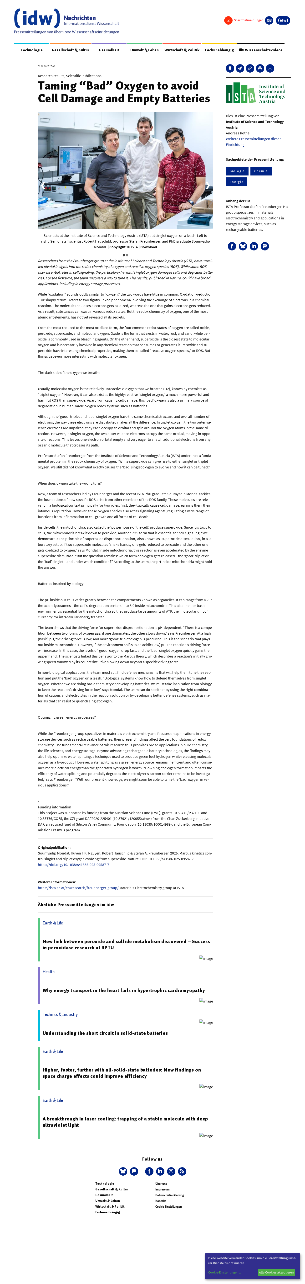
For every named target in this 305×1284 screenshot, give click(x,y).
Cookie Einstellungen (168, 1206)
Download (148, 246)
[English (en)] (269, 20)
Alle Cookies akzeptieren (276, 1272)
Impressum (162, 1189)
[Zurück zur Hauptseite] (283, 20)
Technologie (32, 50)
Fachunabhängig (219, 50)
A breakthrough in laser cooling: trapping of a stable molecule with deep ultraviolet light (125, 1122)
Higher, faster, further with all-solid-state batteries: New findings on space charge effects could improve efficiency (122, 1073)
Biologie (237, 171)
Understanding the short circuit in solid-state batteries (105, 1033)
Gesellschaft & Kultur (70, 50)
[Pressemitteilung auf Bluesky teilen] (243, 246)
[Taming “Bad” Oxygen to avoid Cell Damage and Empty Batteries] (240, 68)
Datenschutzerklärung (169, 1195)
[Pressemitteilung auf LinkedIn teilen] (254, 246)
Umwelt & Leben (144, 50)
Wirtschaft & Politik (181, 50)
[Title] (250, 68)
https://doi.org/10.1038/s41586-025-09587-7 (73, 864)
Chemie (261, 171)
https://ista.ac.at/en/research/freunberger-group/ (78, 887)
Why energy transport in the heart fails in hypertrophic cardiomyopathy (124, 990)
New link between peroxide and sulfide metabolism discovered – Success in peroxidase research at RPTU (126, 944)
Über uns (161, 1184)
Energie (236, 182)
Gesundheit (109, 50)
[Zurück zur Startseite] (66, 21)
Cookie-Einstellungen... (224, 1272)
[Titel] (230, 68)
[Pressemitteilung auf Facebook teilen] (232, 246)
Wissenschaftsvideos (263, 50)
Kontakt (160, 1201)
